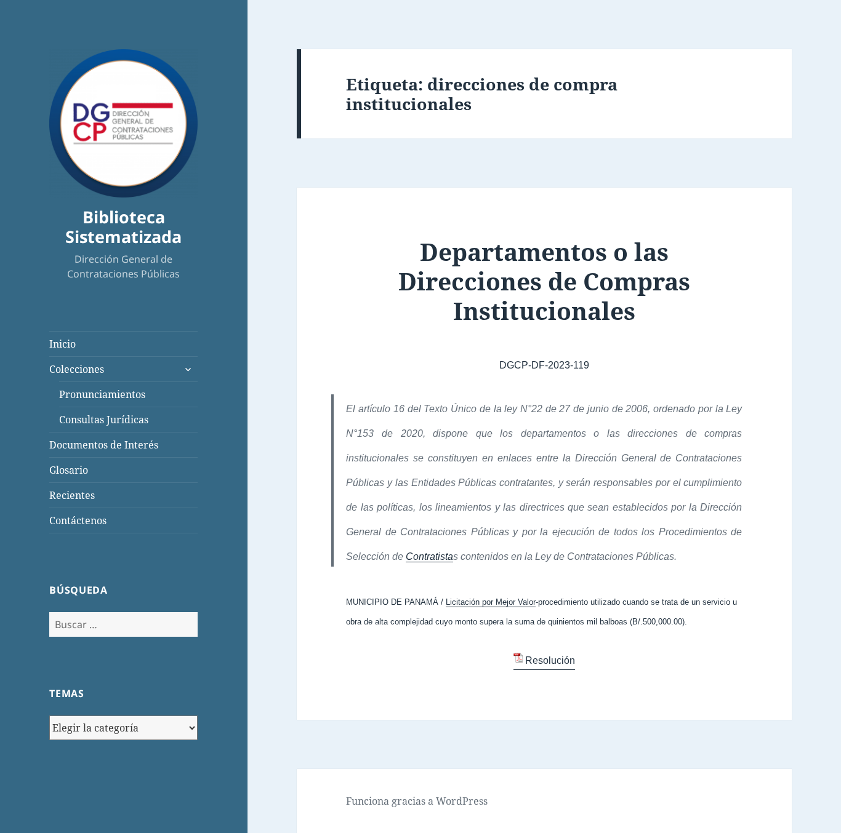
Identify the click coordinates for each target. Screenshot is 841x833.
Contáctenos (78, 520)
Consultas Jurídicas (103, 419)
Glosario (68, 470)
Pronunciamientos (102, 394)
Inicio (62, 344)
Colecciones (76, 369)
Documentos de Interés (103, 445)
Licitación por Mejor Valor (491, 602)
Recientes (72, 495)
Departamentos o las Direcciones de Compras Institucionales (544, 281)
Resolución (550, 660)
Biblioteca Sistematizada (123, 226)
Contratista (429, 556)
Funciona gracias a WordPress (417, 801)
